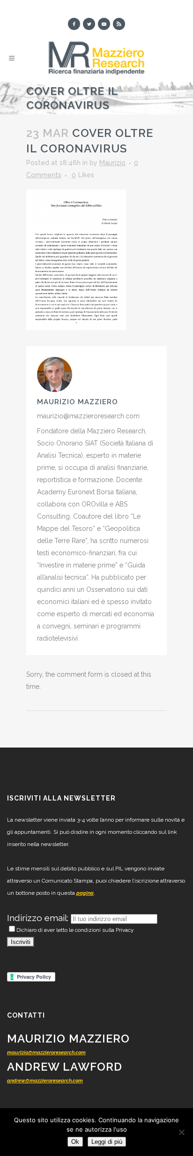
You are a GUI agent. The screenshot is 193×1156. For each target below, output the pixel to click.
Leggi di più (106, 1141)
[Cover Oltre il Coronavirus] (76, 259)
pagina (85, 893)
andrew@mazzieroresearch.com (45, 1081)
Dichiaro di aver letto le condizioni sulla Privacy (75, 930)
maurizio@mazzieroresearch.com (46, 1053)
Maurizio (112, 162)
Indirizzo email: (39, 918)
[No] (181, 1132)
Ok (75, 1141)
